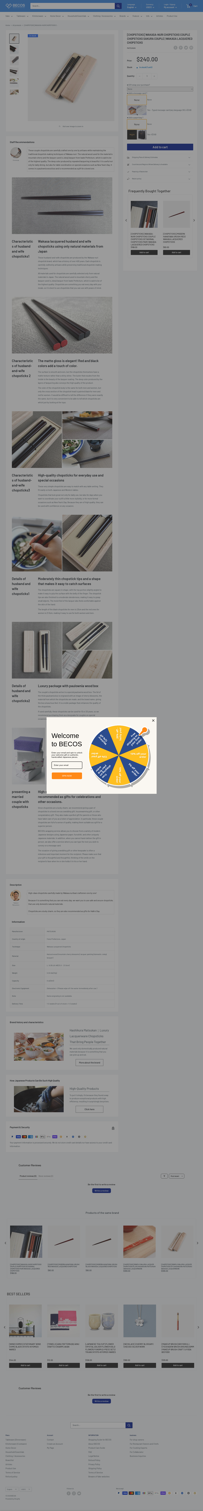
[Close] (153, 720)
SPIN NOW (67, 776)
